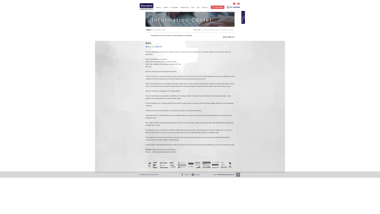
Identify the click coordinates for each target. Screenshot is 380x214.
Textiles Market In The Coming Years (164, 149)
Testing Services (184, 7)
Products (165, 7)
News (192, 7)
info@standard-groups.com (226, 174)
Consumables (174, 7)
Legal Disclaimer (155, 174)
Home (195, 30)
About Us (158, 7)
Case (198, 7)
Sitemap (197, 174)
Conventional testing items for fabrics (164, 152)
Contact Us (205, 7)
